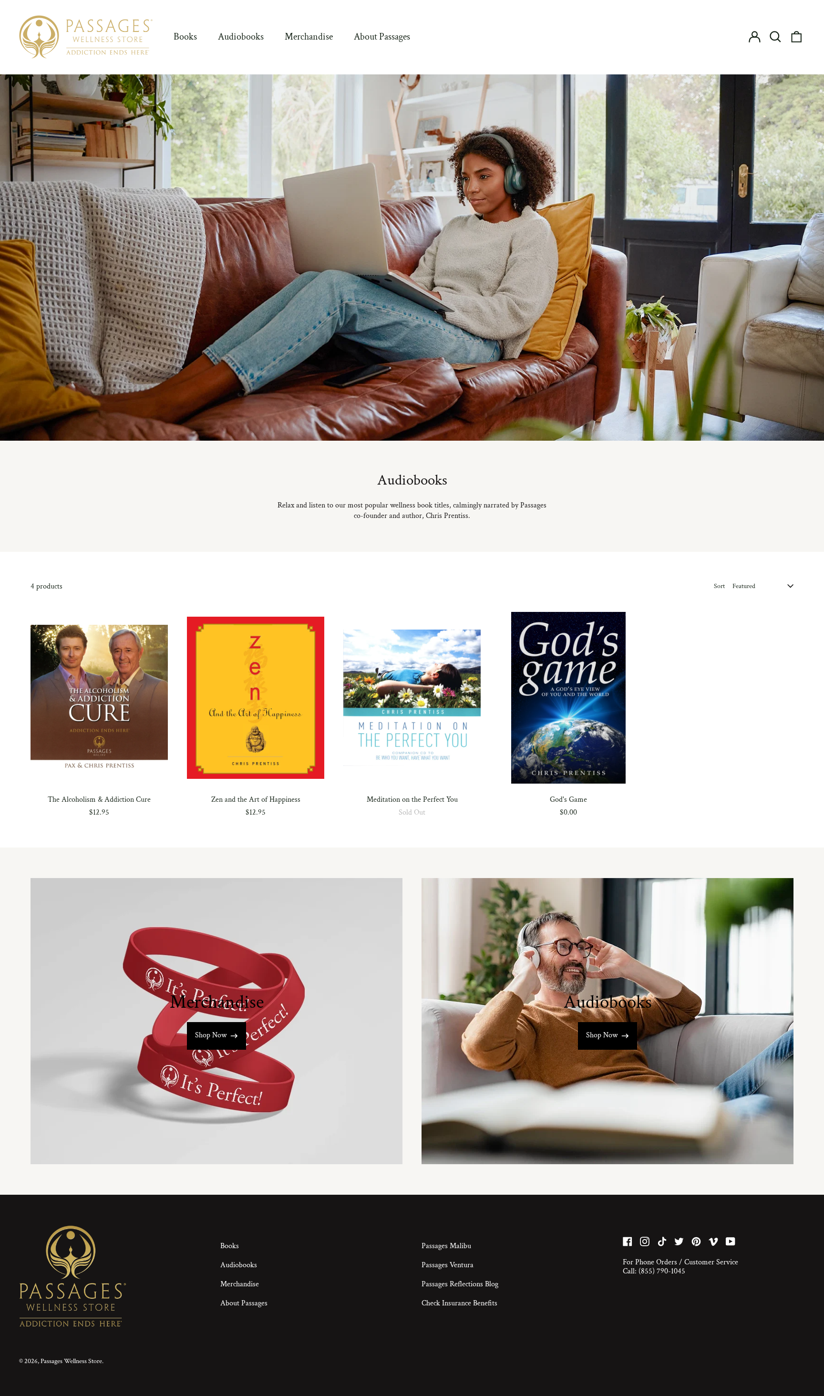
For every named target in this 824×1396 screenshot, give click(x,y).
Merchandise (309, 37)
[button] (775, 36)
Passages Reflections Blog (460, 1284)
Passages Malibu (446, 1246)
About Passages (382, 37)
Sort (719, 586)
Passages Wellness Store (71, 1361)
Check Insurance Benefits (459, 1303)
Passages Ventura (448, 1265)
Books (185, 37)
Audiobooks (241, 37)
